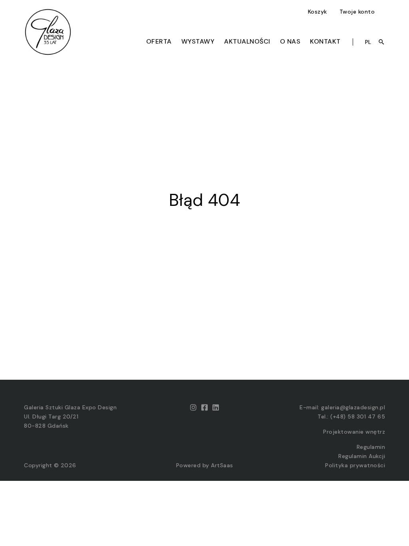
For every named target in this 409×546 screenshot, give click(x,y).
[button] (318, 11)
